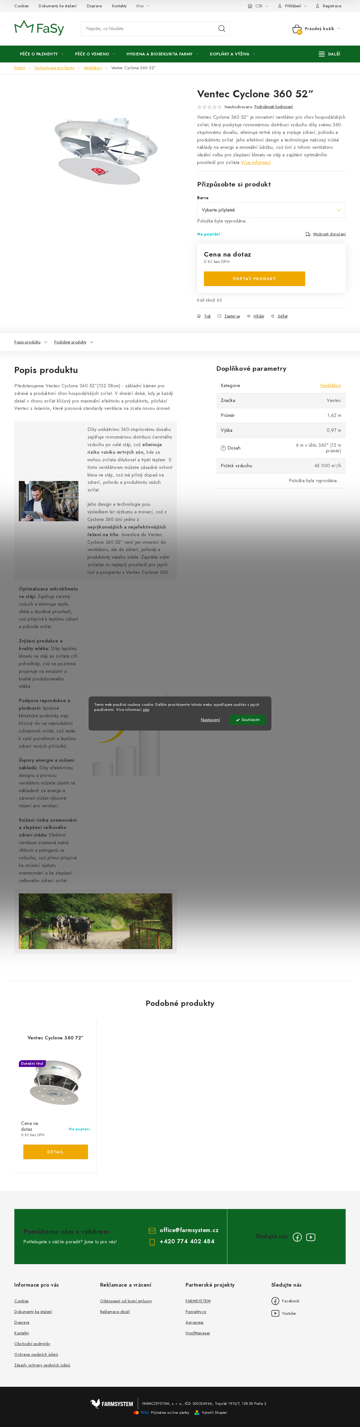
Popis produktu (27, 342)
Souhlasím (251, 719)
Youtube (283, 1313)
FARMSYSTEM (198, 1301)
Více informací (256, 162)
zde (146, 710)
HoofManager (198, 1333)
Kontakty (119, 6)
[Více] (329, 54)
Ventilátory (330, 385)
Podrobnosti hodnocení (274, 106)
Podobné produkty (70, 342)
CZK (259, 6)
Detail (55, 1152)
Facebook (285, 1301)
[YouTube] (310, 1237)
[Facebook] (297, 1237)
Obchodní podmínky (32, 1344)
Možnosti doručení (329, 234)
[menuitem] (41, 54)
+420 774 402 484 (187, 1241)
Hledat (222, 28)
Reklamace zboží (115, 1311)
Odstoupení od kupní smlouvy (126, 1301)
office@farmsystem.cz (189, 1230)
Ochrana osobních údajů (36, 1354)
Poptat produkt (254, 279)
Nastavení (210, 720)
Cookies (21, 6)
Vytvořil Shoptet (214, 1412)
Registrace (332, 6)
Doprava (94, 6)
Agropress (195, 1322)
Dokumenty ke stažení (57, 6)
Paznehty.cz (196, 1311)
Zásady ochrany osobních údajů (42, 1365)
